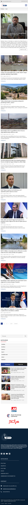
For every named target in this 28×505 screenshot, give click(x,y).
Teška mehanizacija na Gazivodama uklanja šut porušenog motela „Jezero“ (12, 101)
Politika (3, 344)
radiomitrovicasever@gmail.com (9, 488)
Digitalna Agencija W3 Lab (10, 501)
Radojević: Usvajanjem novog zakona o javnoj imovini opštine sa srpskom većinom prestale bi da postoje (18, 386)
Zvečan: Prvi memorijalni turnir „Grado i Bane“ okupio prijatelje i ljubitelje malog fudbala (14, 73)
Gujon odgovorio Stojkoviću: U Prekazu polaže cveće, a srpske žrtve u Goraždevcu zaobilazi (14, 309)
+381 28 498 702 (6, 491)
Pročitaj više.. (3, 81)
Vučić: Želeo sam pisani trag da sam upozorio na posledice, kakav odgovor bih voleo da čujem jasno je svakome (14, 221)
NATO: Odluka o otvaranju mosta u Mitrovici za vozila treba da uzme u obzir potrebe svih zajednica (14, 251)
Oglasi (6, 503)
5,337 (11, 323)
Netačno (3, 359)
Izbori (2, 357)
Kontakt (9, 503)
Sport (2, 351)
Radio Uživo (25, 1)
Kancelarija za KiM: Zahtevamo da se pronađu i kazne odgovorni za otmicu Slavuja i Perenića (14, 281)
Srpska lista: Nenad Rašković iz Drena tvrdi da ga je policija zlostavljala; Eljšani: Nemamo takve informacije (18, 396)
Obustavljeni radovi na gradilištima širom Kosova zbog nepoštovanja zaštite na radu (13, 131)
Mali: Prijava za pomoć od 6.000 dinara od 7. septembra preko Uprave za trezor (11, 190)
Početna (3, 9)
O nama (2, 503)
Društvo (3, 346)
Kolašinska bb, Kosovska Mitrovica (10, 485)
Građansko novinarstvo (8, 476)
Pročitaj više (23, 49)
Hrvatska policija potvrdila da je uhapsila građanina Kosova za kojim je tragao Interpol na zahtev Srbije (13, 161)
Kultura (3, 349)
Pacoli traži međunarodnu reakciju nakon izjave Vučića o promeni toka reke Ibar (18, 369)
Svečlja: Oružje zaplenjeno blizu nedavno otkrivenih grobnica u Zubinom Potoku (18, 378)
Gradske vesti (4, 354)
